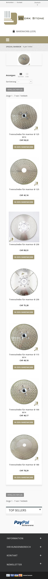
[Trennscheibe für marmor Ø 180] (24, 447)
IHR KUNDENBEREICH (19, 546)
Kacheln (21, 77)
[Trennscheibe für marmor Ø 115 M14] (24, 337)
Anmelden (10, 2)
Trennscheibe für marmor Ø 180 (24, 464)
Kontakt (19, 2)
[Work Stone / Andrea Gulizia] (24, 18)
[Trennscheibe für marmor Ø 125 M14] (24, 116)
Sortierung (11, 81)
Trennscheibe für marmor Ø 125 (24, 189)
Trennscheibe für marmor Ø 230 (24, 244)
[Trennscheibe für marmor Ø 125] (24, 172)
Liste (27, 77)
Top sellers (17, 510)
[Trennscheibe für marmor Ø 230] (24, 227)
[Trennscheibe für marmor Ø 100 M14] (24, 392)
